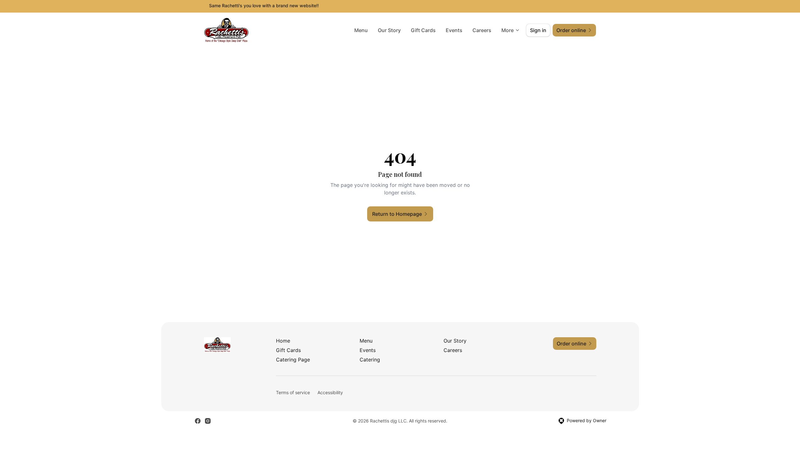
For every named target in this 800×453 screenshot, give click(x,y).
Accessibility (330, 392)
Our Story (389, 30)
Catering (370, 359)
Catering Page (293, 359)
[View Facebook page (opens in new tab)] (197, 421)
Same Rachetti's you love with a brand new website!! (264, 5)
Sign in (538, 30)
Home (283, 341)
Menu (361, 30)
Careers (481, 30)
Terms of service (293, 392)
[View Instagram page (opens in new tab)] (208, 421)
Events (454, 30)
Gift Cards (423, 30)
